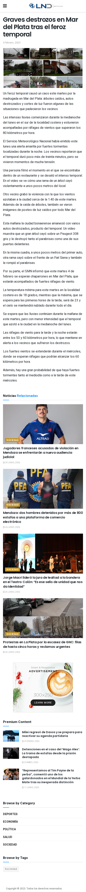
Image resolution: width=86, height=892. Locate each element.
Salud (7, 837)
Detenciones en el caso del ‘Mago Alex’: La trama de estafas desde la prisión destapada (51, 753)
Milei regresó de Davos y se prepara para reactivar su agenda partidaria (52, 734)
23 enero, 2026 (31, 741)
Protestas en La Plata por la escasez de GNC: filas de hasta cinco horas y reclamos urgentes (42, 644)
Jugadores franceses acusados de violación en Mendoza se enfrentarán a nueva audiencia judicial (40, 452)
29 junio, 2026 (12, 462)
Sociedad (12, 440)
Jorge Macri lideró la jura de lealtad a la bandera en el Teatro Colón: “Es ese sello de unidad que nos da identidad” (43, 582)
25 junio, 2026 (12, 592)
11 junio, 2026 (31, 787)
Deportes (10, 814)
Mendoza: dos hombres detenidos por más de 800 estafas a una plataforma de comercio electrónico (43, 517)
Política (9, 829)
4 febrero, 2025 (11, 42)
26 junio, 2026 (12, 527)
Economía (10, 822)
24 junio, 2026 (12, 652)
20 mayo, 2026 (31, 762)
